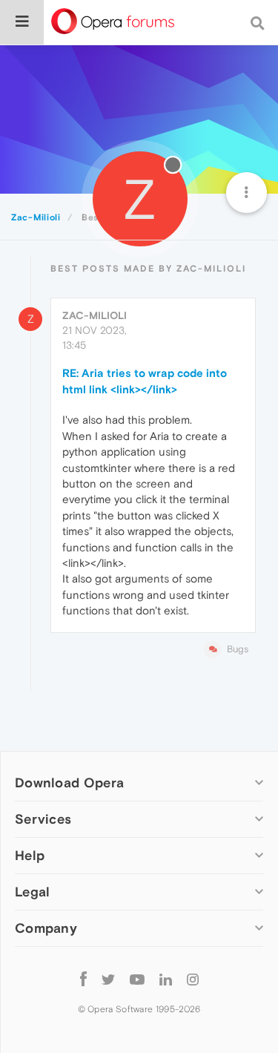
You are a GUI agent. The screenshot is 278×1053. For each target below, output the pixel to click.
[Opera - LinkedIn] (165, 978)
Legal (32, 891)
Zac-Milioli (94, 315)
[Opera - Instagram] (192, 978)
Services (43, 819)
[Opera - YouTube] (137, 978)
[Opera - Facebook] (83, 978)
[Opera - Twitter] (108, 978)
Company (46, 928)
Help (29, 855)
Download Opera (69, 782)
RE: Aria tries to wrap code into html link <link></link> (144, 381)
